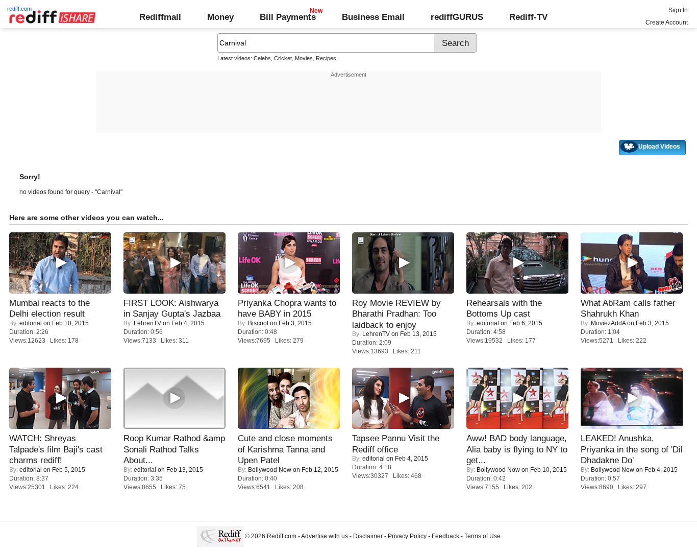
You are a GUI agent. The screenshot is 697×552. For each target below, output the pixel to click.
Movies (304, 58)
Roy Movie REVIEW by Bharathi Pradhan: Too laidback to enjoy (396, 313)
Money (220, 16)
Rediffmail (160, 16)
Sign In (678, 10)
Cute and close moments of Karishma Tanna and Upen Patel (285, 449)
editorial (30, 323)
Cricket (283, 58)
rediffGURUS (457, 16)
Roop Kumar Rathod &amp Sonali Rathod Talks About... (174, 449)
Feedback (445, 536)
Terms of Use (482, 536)
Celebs (262, 58)
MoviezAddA (608, 323)
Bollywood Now (269, 469)
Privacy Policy (407, 536)
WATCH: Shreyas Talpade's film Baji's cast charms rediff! (56, 449)
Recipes (326, 58)
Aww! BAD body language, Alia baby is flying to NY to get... (516, 449)
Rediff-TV (528, 16)
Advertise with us (324, 536)
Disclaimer (368, 536)
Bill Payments (288, 16)
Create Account (666, 22)
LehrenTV (147, 323)
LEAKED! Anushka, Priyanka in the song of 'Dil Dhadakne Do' (632, 449)
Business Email (373, 16)
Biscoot (258, 323)
